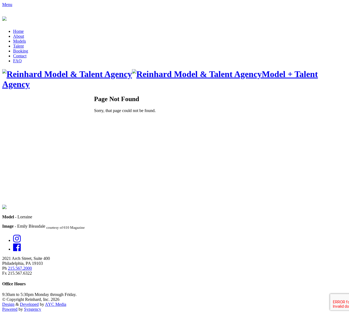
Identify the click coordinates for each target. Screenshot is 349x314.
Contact (19, 56)
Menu (7, 4)
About (18, 36)
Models (19, 41)
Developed (29, 304)
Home (18, 31)
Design (8, 304)
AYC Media (55, 304)
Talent (18, 46)
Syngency (32, 309)
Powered (9, 309)
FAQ (17, 60)
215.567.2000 (20, 268)
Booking (20, 51)
